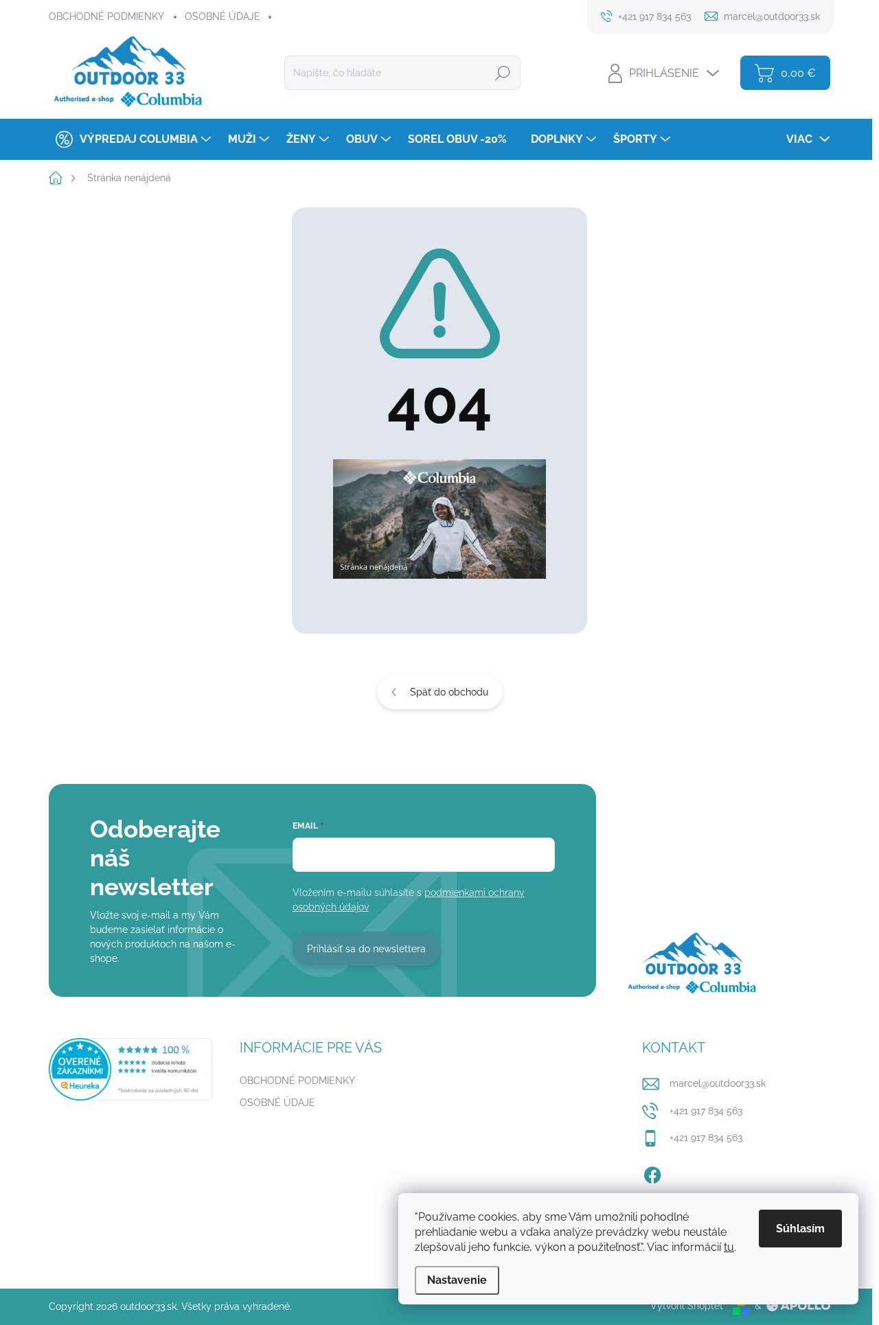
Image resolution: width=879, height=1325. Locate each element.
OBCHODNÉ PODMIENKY (106, 16)
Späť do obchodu (449, 692)
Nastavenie (457, 1280)
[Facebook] (652, 1172)
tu (729, 1247)
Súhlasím (800, 1228)
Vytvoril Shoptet (686, 1305)
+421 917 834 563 (706, 1110)
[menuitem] (131, 139)
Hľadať (503, 72)
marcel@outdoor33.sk (718, 1083)
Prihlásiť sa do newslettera (366, 948)
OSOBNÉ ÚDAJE (222, 16)
